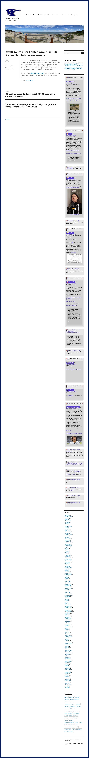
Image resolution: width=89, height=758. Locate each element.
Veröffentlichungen (41, 14)
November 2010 (68, 650)
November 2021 (68, 542)
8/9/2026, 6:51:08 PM (74, 220)
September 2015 (68, 611)
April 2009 (67, 666)
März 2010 (67, 657)
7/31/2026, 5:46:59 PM (71, 234)
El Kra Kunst (70, 362)
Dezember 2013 (68, 627)
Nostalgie (70, 713)
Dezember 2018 (68, 573)
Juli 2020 (67, 563)
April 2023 (67, 529)
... (68, 322)
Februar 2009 (68, 669)
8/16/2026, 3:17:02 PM (71, 83)
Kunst (74, 711)
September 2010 (68, 653)
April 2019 (67, 571)
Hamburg (79, 706)
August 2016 (67, 596)
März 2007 (67, 683)
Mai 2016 (67, 600)
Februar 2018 (67, 581)
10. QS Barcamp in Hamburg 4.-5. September (74, 63)
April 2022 (67, 537)
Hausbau (66, 708)
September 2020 (68, 560)
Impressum (79, 14)
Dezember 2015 (68, 607)
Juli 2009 (67, 662)
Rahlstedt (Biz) (71, 281)
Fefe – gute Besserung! (70, 69)
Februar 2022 (68, 538)
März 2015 (67, 614)
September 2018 (68, 574)
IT (33, 14)
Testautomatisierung (69, 727)
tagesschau (70, 81)
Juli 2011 (66, 644)
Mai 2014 (67, 622)
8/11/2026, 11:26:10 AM (71, 179)
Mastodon (7, 119)
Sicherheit (76, 717)
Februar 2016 (68, 604)
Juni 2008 (67, 675)
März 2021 (67, 553)
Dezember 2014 (68, 618)
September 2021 (68, 545)
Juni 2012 (67, 639)
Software (71, 720)
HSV (71, 708)
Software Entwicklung (69, 722)
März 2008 (67, 679)
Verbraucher (11, 69)
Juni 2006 (67, 687)
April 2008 (67, 677)
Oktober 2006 (68, 684)
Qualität (66, 715)
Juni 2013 (67, 628)
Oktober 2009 (68, 661)
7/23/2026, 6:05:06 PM (75, 268)
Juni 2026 (67, 515)
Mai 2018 (67, 578)
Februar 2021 (67, 555)
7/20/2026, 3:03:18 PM (71, 408)
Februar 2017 (67, 592)
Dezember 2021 (68, 541)
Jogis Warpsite (12, 18)
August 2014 (67, 621)
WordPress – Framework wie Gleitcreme (73, 68)
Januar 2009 (67, 671)
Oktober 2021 (68, 544)
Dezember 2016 (68, 593)
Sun (77, 724)
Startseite (28, 14)
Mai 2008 (67, 676)
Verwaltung (67, 731)
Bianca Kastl (70, 232)
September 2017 (68, 588)
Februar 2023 (68, 531)
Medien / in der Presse (53, 14)
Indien (74, 708)
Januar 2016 (67, 606)
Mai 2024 (67, 525)
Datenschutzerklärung (68, 14)
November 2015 (68, 609)
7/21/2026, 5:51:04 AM (75, 329)
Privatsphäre (76, 713)
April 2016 (67, 602)
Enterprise (78, 704)
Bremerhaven (67, 701)
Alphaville (67, 699)
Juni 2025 (67, 518)
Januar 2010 (67, 658)
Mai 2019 (67, 570)
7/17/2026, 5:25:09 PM (75, 487)
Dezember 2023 (68, 526)
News (66, 713)
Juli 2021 (67, 548)
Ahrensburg (71, 697)
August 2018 (67, 576)
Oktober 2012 (68, 635)
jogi (6, 63)
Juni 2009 (67, 664)
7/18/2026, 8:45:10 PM (75, 479)
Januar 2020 (67, 566)
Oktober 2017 (68, 587)
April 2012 (67, 640)
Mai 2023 (67, 527)
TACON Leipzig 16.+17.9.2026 (71, 64)
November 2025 (68, 516)
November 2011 (68, 642)
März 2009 (67, 668)
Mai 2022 (67, 536)
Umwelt (76, 727)
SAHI (77, 715)
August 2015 (67, 613)
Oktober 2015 (68, 610)
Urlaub (73, 729)
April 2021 (67, 552)
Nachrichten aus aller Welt (73, 407)
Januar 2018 (67, 582)
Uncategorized (68, 729)
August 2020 (67, 562)
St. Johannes (67, 724)
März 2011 (67, 649)
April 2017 (67, 591)
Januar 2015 (67, 617)
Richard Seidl (71, 177)
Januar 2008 (67, 682)
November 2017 (68, 585)
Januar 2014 (67, 625)
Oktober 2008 (68, 672)
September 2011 (68, 643)
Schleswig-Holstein (69, 717)
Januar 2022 (67, 540)
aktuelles (77, 697)
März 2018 (67, 580)
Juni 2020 (67, 564)
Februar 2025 (68, 520)
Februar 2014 (67, 624)
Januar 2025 (67, 522)
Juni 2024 (67, 523)
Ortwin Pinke (71, 389)
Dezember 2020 (68, 558)
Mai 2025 (67, 519)
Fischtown (67, 706)
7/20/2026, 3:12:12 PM (71, 391)
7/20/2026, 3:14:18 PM (75, 449)
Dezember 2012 (68, 633)
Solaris (76, 722)
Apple (6, 69)
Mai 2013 (67, 629)
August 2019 (67, 569)
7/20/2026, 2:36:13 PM (75, 462)
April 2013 (67, 631)
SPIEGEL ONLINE (29, 80)
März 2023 (67, 530)
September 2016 (68, 595)
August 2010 (67, 654)
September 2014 (68, 620)
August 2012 (67, 638)
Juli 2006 (67, 686)
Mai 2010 (67, 655)
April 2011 (67, 647)
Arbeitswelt (76, 699)
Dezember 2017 (68, 584)
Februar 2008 (68, 680)
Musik (78, 711)
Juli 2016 (67, 598)
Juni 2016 (67, 599)
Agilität (66, 697)
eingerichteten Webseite (38, 73)
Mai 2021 (67, 551)
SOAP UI (66, 720)
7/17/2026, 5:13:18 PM (75, 495)
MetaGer (70, 134)
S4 (74, 715)
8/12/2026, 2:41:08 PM (71, 135)
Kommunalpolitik (68, 711)
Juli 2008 (67, 673)
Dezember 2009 (68, 660)
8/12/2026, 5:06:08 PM (75, 167)
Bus (72, 701)
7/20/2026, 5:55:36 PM (75, 350)
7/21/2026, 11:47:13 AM (71, 283)
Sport (80, 722)
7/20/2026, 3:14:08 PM (71, 364)
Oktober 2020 (68, 559)
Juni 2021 (67, 549)
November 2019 (68, 567)
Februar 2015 (67, 615)
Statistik (73, 724)
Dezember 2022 (68, 534)
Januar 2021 (67, 556)
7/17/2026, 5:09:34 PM (75, 502)
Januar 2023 (67, 533)
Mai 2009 (67, 665)
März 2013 (67, 632)
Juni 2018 (67, 577)
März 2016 (67, 603)
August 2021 (67, 547)
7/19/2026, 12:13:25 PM (75, 470)
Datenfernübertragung (69, 704)
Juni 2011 (67, 646)
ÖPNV (72, 731)
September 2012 (68, 636)
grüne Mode (72, 706)
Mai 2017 (67, 589)
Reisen (70, 715)
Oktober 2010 (68, 651)
